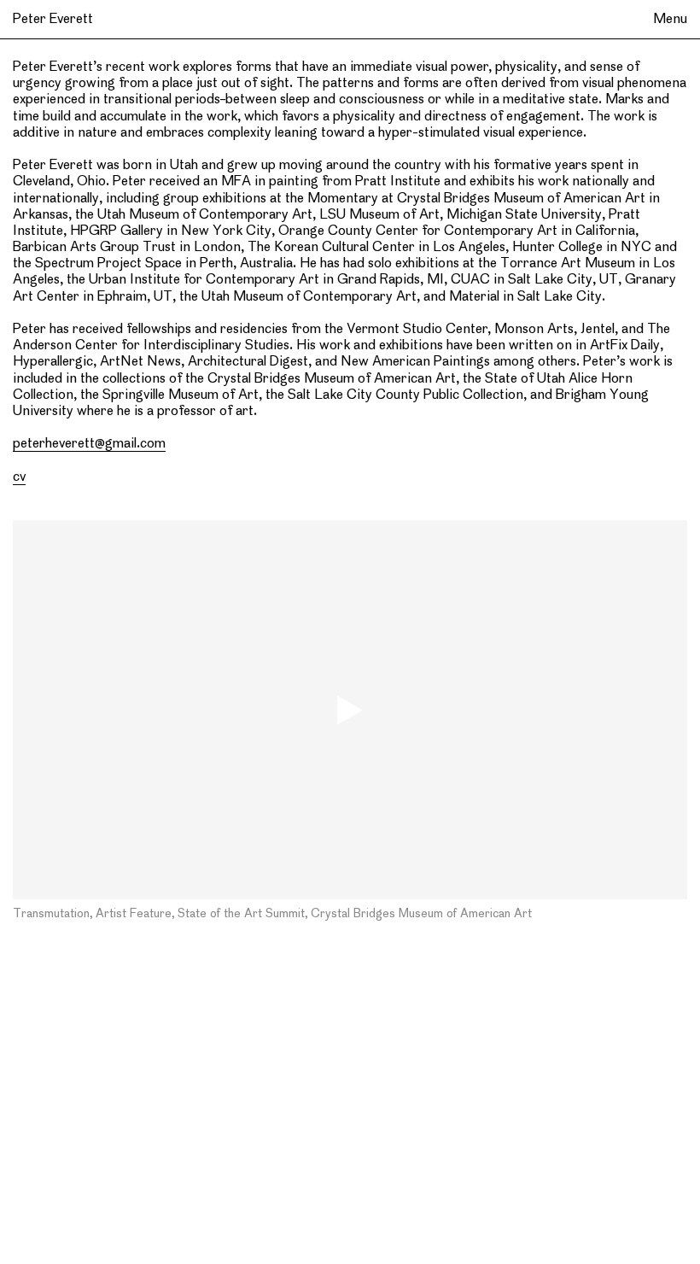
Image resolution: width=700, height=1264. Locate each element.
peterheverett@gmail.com (89, 444)
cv (19, 477)
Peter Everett (53, 19)
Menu (670, 19)
